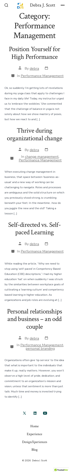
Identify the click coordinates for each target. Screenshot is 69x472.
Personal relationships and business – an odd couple (34, 319)
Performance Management (42, 75)
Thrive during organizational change (34, 134)
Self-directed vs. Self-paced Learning (34, 228)
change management (42, 156)
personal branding (40, 348)
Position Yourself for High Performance (34, 53)
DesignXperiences (34, 442)
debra (34, 68)
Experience (34, 434)
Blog (34, 449)
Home (34, 426)
